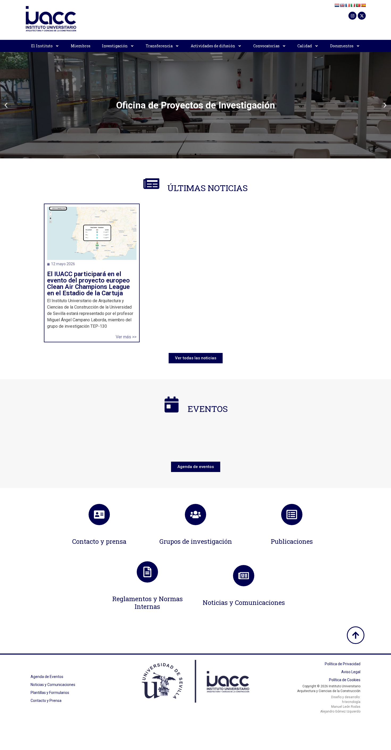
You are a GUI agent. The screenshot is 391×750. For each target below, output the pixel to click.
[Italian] (352, 5)
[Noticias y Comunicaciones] (243, 575)
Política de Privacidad (342, 664)
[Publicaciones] (291, 514)
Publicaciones (292, 541)
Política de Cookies (344, 680)
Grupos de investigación (195, 541)
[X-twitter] (362, 16)
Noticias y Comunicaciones (244, 602)
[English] (342, 5)
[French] (347, 5)
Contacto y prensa (99, 541)
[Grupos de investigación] (195, 514)
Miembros (80, 45)
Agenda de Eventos (47, 677)
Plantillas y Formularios (50, 692)
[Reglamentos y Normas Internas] (147, 572)
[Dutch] (336, 5)
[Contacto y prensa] (99, 514)
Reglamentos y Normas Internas (147, 603)
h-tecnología (351, 702)
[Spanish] (363, 5)
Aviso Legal (350, 672)
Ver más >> (126, 336)
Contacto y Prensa (46, 700)
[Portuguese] (358, 5)
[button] (6, 105)
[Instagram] (352, 16)
